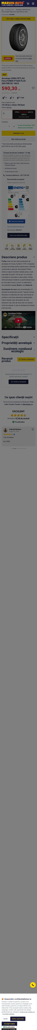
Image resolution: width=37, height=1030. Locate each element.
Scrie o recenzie (27, 359)
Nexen (19, 285)
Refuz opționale (18, 1019)
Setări (5, 1019)
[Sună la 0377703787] (33, 986)
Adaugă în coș (18, 133)
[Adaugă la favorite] (33, 88)
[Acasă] (2, 10)
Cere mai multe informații (18, 235)
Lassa (13, 285)
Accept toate (9, 1024)
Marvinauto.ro (28, 404)
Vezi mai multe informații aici (15, 227)
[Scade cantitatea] (4, 126)
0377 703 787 (24, 175)
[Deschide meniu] (33, 3)
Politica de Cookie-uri (27, 1012)
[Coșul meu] (28, 4)
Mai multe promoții (18, 139)
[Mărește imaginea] (30, 26)
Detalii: (7, 107)
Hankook (28, 285)
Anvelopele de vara (9, 289)
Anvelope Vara (9, 9)
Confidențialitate (8, 1014)
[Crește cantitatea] (14, 126)
